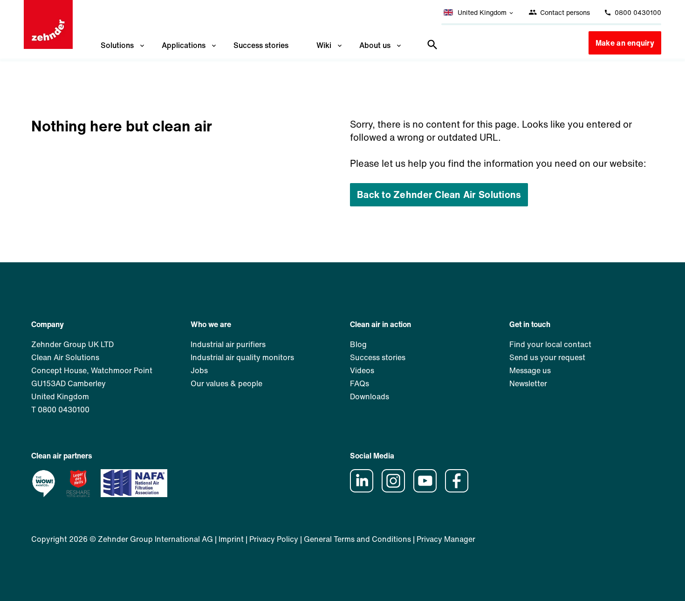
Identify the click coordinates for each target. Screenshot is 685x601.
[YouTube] (428, 489)
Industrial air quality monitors (242, 357)
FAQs (359, 383)
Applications (184, 45)
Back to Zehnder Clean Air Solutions (439, 194)
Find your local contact (550, 344)
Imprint (231, 539)
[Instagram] (396, 489)
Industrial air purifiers (228, 344)
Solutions (117, 45)
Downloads (369, 396)
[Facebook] (460, 489)
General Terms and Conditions (357, 539)
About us (374, 45)
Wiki (323, 45)
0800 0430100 (637, 12)
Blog (358, 344)
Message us (530, 370)
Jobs (199, 370)
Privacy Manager (446, 539)
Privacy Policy (273, 539)
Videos (362, 370)
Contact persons (564, 12)
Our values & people (226, 383)
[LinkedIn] (365, 489)
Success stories (260, 45)
